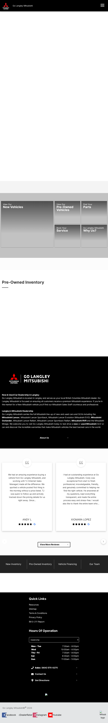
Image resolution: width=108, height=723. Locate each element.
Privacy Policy (35, 617)
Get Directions (42, 680)
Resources (34, 604)
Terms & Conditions (38, 613)
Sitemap (33, 609)
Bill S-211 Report (36, 621)
